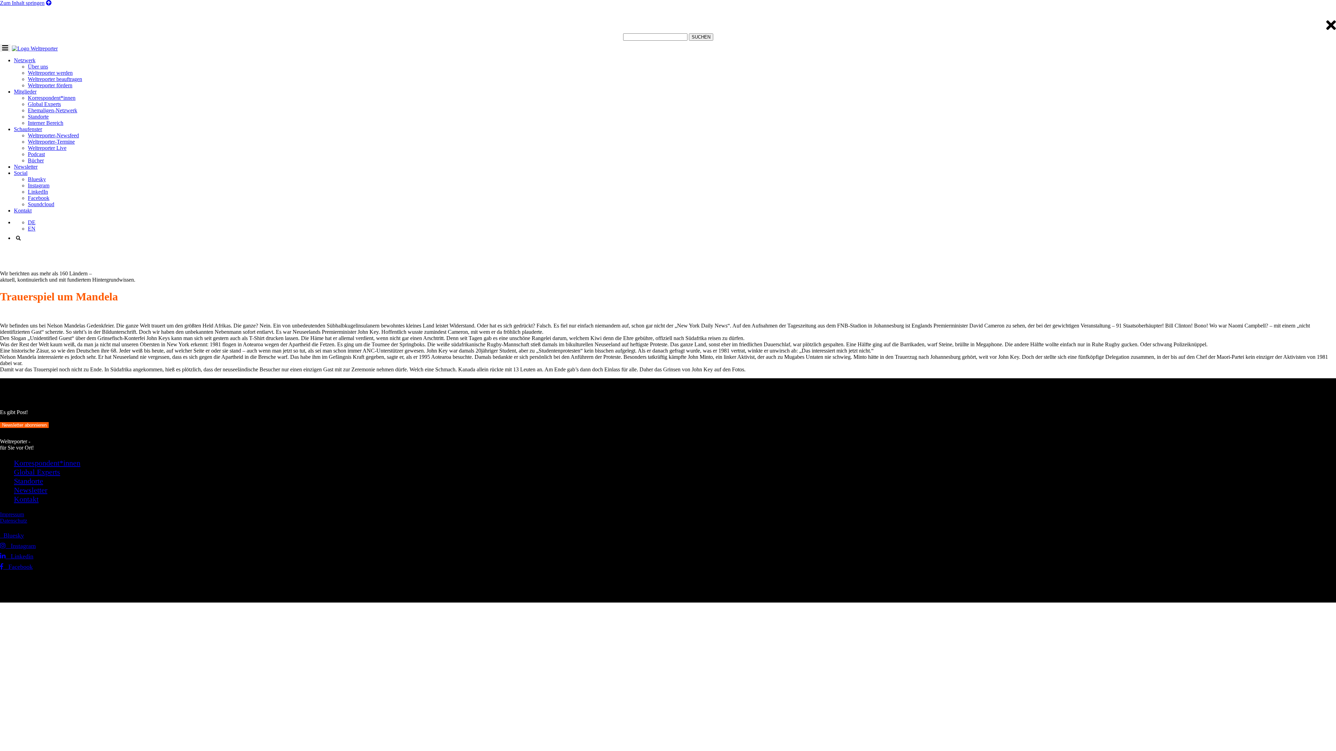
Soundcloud (41, 204)
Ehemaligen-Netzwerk (52, 110)
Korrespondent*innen (51, 98)
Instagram (38, 185)
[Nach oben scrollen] (48, 3)
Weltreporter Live (47, 148)
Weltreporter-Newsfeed (53, 135)
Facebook (38, 198)
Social (20, 173)
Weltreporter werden (50, 73)
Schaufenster (28, 129)
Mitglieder (25, 92)
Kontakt (23, 210)
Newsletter (26, 167)
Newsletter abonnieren (24, 425)
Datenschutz (13, 521)
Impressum (12, 514)
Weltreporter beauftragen (55, 79)
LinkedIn (38, 192)
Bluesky (37, 179)
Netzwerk (24, 60)
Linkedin (19, 556)
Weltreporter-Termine (51, 142)
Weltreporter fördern (50, 85)
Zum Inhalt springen (22, 3)
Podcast (36, 154)
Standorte (38, 117)
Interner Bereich (45, 123)
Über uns (38, 67)
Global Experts (44, 104)
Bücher (36, 160)
